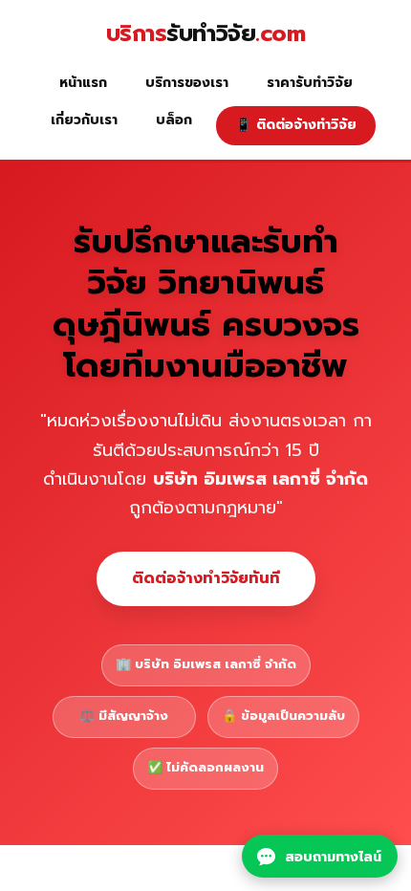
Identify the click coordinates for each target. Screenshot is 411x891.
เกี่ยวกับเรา (84, 120)
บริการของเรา (186, 83)
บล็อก (174, 120)
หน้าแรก (83, 83)
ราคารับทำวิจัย (310, 83)
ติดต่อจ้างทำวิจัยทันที (206, 578)
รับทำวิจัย (206, 34)
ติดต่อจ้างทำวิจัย (296, 125)
